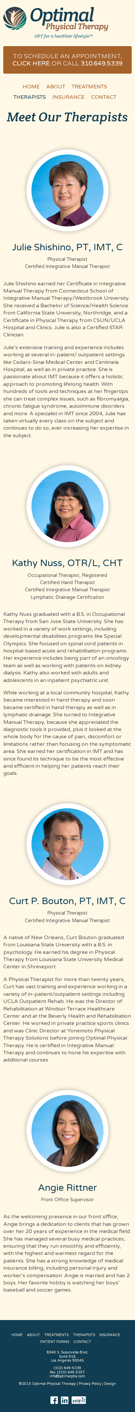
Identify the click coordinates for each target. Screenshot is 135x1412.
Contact (103, 97)
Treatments (89, 86)
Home (31, 86)
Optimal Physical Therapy (55, 19)
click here (31, 63)
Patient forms (54, 1342)
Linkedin (65, 1400)
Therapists (29, 97)
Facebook (54, 1400)
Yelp (78, 1400)
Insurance (68, 97)
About (55, 86)
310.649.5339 (102, 63)
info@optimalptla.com (67, 1376)
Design (110, 1384)
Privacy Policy (90, 1384)
